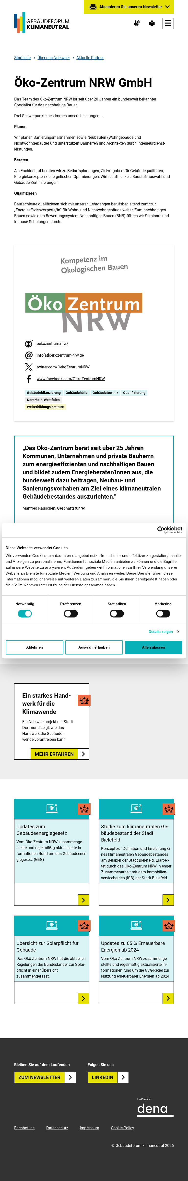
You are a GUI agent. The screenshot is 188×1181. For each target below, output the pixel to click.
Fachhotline (24, 1128)
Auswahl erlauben (94, 647)
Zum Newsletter (39, 1077)
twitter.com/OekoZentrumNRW (63, 367)
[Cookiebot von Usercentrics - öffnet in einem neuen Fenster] (161, 530)
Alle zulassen (153, 647)
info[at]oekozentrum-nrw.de (60, 355)
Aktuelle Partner (90, 57)
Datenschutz (57, 1128)
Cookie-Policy (122, 1128)
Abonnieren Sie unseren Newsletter (130, 6)
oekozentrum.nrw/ (52, 343)
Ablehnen (34, 647)
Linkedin (102, 1077)
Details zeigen (161, 631)
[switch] (71, 613)
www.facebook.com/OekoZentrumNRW (71, 379)
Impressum (89, 1128)
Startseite (22, 58)
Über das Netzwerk (53, 58)
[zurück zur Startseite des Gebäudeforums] (41, 22)
